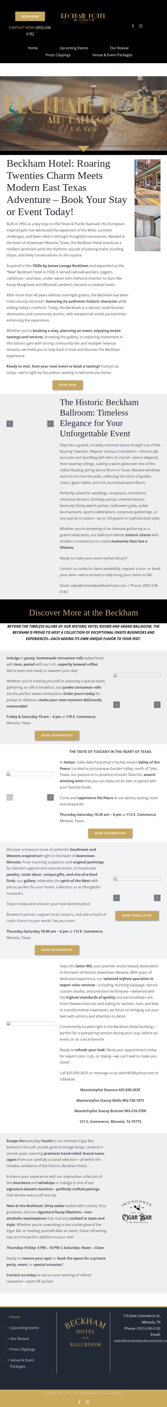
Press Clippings (22, 1349)
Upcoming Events (24, 1327)
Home (15, 1317)
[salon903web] (30, 1023)
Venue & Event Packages (22, 1363)
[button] (10, 424)
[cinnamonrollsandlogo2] (136, 674)
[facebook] (133, 26)
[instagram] (140, 26)
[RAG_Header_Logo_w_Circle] (136, 878)
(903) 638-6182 (148, 1328)
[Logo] (30, 773)
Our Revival (19, 1338)
